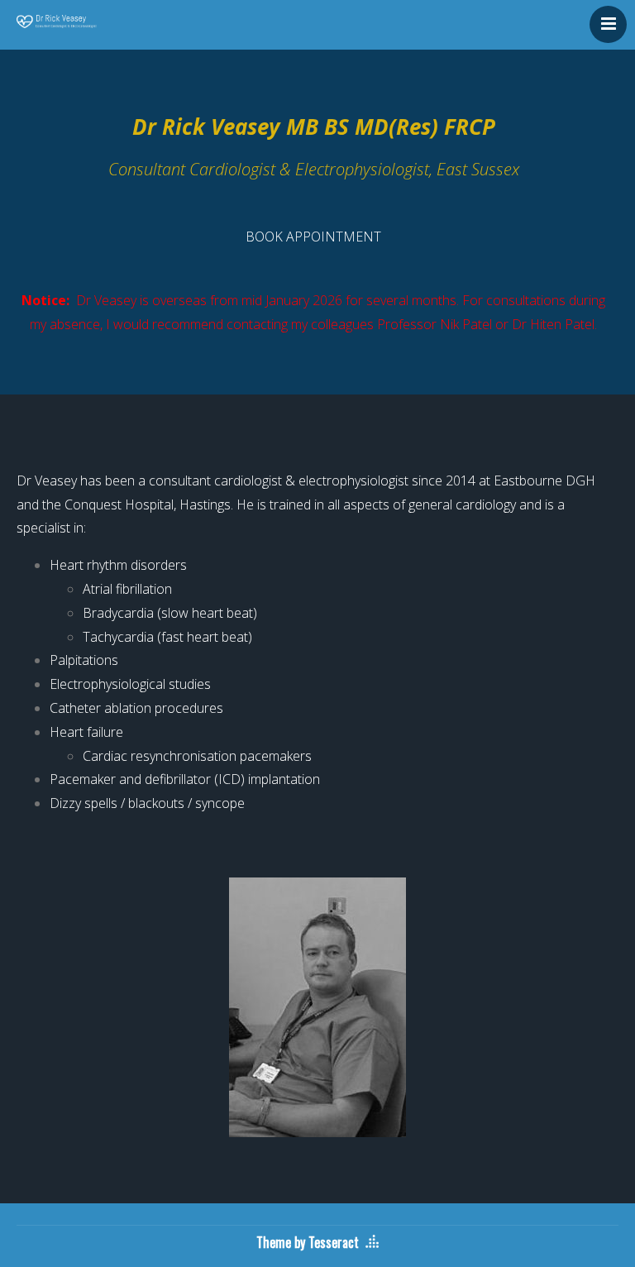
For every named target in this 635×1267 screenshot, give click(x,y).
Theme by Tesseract (307, 1242)
